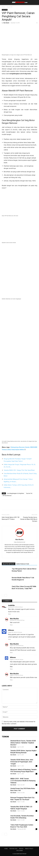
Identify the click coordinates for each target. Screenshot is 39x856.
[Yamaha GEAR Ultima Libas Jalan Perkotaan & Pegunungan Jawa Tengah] (5, 762)
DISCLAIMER (19, 850)
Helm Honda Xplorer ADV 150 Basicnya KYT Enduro (10, 518)
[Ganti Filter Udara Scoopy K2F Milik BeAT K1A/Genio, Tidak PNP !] (6, 588)
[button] (3, 2)
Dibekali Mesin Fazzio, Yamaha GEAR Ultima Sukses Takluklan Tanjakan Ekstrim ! (23, 743)
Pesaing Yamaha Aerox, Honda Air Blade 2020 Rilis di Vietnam (28, 519)
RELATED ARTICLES (8, 564)
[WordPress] (23, 555)
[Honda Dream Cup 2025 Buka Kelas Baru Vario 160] (5, 793)
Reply (9, 614)
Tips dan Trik (29, 493)
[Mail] (19, 555)
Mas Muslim (6, 22)
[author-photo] (19, 537)
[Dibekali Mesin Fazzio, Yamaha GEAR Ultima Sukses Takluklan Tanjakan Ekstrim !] (5, 743)
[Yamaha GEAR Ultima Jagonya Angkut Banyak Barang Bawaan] (5, 753)
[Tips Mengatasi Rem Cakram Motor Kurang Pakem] (6, 571)
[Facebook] (3, 27)
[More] (20, 27)
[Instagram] (15, 555)
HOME (6, 848)
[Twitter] (8, 27)
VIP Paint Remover (7, 495)
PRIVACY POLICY (29, 848)
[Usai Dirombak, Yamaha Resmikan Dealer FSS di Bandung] (5, 818)
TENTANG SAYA (13, 848)
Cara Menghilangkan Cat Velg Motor (15, 493)
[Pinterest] (12, 27)
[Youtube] (27, 555)
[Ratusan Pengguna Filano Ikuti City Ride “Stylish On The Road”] (5, 800)
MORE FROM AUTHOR (22, 564)
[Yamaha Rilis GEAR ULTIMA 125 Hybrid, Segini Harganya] (5, 809)
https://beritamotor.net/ (19, 542)
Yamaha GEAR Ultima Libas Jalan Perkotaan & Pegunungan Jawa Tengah (21, 762)
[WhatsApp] (16, 27)
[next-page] (6, 595)
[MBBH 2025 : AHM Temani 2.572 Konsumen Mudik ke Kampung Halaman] (5, 781)
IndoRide (11, 605)
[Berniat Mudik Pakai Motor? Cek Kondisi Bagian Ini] (6, 580)
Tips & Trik (9, 7)
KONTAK (21, 848)
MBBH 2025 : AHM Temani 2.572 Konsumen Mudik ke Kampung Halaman (22, 781)
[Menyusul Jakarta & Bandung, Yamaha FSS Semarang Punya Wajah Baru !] (5, 772)
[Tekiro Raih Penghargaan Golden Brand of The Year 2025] (5, 827)
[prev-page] (3, 595)
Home (3, 7)
